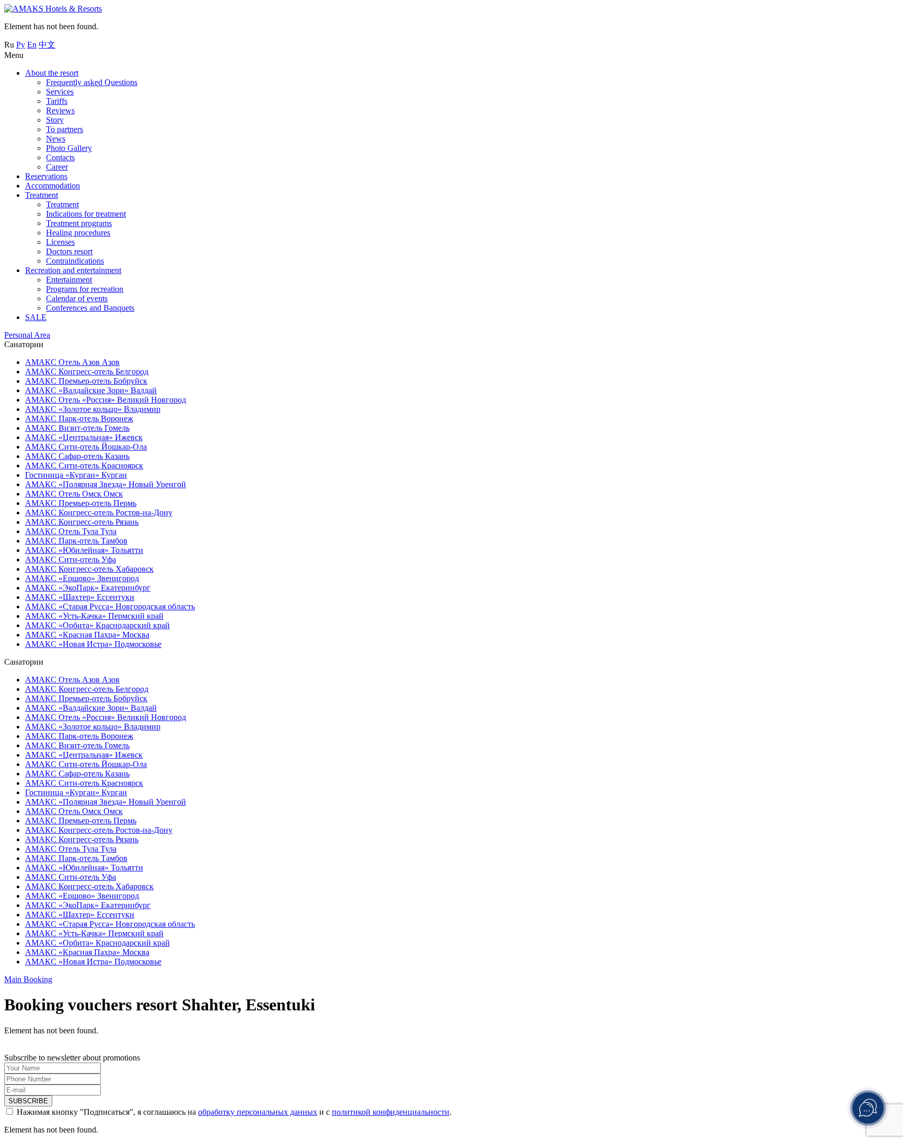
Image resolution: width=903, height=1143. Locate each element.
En (32, 44)
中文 (47, 44)
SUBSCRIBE (28, 1101)
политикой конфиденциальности (390, 1111)
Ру (20, 44)
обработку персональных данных (257, 1111)
